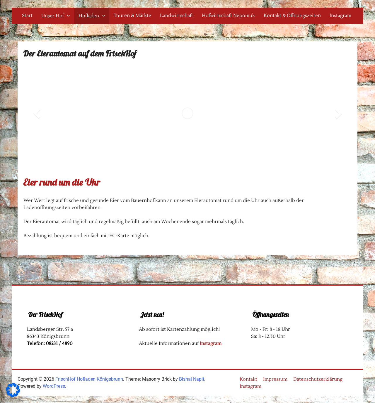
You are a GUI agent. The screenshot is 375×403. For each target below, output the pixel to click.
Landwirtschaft (176, 15)
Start (27, 15)
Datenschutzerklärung (317, 379)
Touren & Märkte (132, 15)
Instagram (340, 15)
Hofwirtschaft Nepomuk (228, 15)
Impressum (275, 379)
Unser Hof (52, 16)
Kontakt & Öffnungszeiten (292, 15)
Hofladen (89, 16)
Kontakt (248, 379)
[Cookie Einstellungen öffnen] (13, 395)
